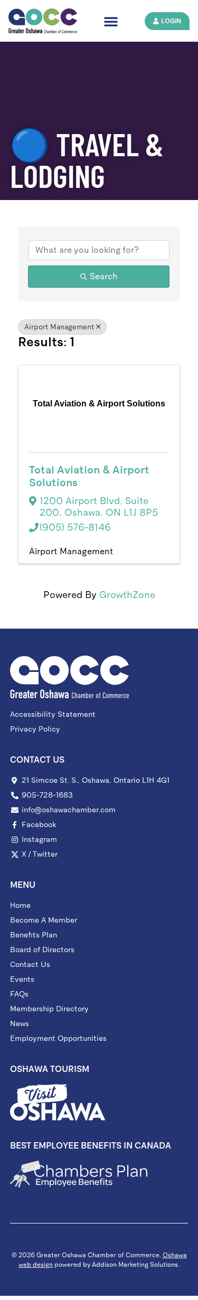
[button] (111, 21)
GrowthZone (127, 595)
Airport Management (59, 326)
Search (104, 276)
